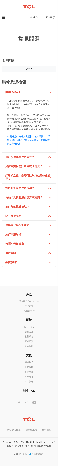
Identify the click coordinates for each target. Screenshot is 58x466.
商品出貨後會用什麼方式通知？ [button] (23, 197)
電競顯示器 (29, 310)
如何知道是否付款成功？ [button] (20, 188)
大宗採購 (29, 346)
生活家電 (29, 305)
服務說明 (29, 367)
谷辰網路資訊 (38, 454)
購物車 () (50, 17)
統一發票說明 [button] (13, 216)
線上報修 (29, 381)
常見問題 (29, 371)
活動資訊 (29, 331)
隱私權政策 (31, 429)
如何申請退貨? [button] (14, 234)
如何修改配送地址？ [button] (17, 206)
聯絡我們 (29, 362)
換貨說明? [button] (11, 262)
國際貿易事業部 (44, 446)
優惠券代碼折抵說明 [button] (17, 225)
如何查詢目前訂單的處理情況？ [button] (23, 166)
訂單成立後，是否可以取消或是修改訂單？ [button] (27, 177)
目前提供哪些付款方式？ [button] (20, 157)
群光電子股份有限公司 (25, 446)
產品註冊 (29, 376)
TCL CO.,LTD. (22, 442)
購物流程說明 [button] (13, 92)
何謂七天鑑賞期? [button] (15, 243)
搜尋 (35, 17)
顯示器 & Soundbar (29, 301)
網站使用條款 (14, 429)
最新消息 (29, 336)
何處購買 (29, 341)
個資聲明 (46, 429)
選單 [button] (28, 68)
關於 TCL (29, 326)
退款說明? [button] (11, 253)
